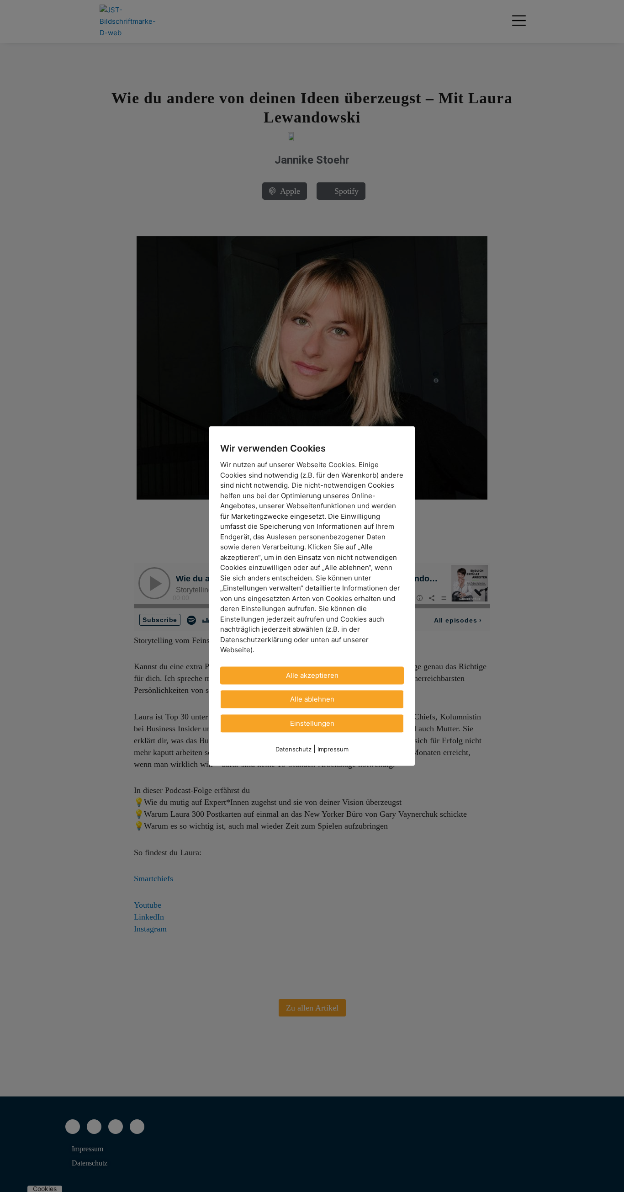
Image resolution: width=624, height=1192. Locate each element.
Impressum (333, 749)
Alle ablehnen (312, 699)
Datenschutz (293, 749)
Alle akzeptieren (312, 675)
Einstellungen (312, 723)
